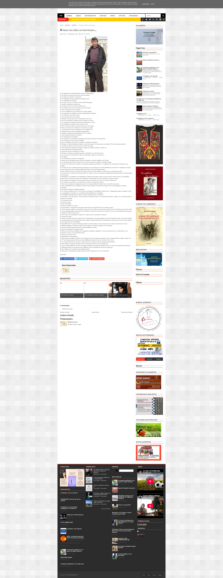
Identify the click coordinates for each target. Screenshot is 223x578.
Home (60, 16)
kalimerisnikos (74, 322)
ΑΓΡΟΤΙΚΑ (122, 16)
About (148, 575)
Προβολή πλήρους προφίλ (74, 324)
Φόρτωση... (139, 362)
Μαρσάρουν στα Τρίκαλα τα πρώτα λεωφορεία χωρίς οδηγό (121, 513)
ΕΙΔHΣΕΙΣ (69, 16)
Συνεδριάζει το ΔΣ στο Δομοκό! (69, 493)
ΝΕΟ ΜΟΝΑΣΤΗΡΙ (90, 16)
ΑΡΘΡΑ (112, 16)
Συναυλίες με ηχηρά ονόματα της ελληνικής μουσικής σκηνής (102, 493)
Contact (154, 575)
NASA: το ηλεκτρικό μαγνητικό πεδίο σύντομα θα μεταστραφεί (75, 537)
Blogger (160, 575)
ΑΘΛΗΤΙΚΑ (103, 16)
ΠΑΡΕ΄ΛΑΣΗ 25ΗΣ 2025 (79, 19)
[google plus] (164, 19)
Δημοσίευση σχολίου (67, 309)
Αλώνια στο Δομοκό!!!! (124, 505)
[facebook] (143, 19)
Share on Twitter (83, 258)
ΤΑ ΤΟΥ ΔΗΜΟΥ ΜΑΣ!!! (67, 522)
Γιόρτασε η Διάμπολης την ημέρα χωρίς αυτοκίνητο (102, 501)
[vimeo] (150, 19)
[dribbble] (157, 19)
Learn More (145, 4)
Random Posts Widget (105, 508)
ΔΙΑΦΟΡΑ (83, 33)
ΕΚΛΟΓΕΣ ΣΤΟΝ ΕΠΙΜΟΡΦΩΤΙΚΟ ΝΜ (123, 539)
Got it (153, 4)
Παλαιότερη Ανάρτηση (126, 312)
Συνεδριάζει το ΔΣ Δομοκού (74, 528)
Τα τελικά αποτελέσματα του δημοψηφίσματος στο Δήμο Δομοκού (126, 522)
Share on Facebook (69, 258)
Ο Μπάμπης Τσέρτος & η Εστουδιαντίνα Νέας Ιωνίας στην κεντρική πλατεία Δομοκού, (123, 531)
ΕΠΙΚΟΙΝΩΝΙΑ (133, 16)
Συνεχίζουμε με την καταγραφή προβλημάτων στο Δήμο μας (69, 507)
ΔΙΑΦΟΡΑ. (88, 33)
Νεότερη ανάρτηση (65, 312)
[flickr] (153, 19)
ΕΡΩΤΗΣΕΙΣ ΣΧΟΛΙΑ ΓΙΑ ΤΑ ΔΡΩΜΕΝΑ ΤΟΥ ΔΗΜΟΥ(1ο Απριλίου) (125, 497)
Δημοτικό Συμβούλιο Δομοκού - (126, 488)
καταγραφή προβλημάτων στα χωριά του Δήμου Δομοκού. (75, 550)
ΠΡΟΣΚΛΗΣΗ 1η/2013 (66, 557)
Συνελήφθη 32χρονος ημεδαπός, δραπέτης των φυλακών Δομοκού (102, 471)
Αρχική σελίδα (95, 312)
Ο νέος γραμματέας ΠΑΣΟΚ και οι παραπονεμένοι (102, 478)
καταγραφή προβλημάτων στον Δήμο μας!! (72, 564)
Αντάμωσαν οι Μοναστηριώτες (75, 514)
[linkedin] (160, 19)
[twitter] (146, 19)
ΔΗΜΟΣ (78, 16)
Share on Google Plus (98, 258)
